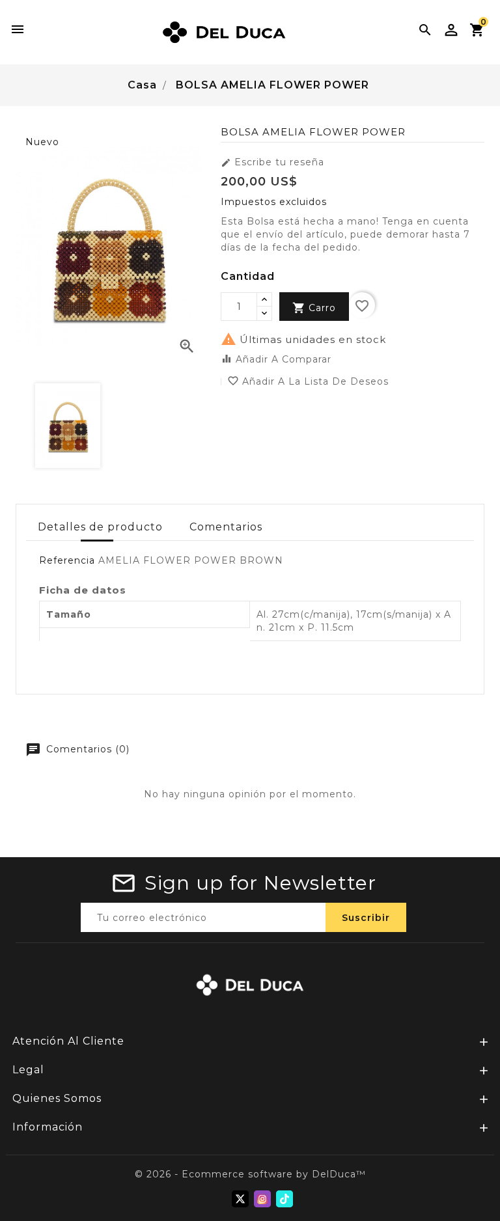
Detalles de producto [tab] (100, 527)
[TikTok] (284, 1198)
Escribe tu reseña (272, 162)
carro (314, 307)
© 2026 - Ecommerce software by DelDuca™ (250, 1174)
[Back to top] (474, 1175)
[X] (240, 1198)
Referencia (67, 560)
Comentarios (225, 527)
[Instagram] (262, 1198)
